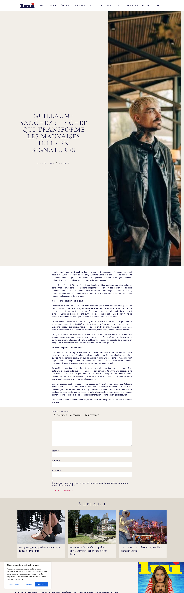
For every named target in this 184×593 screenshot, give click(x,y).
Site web (56, 471)
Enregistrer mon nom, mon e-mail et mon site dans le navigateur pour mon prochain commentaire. (90, 484)
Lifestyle (95, 5)
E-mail (56, 461)
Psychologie (132, 5)
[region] (27, 575)
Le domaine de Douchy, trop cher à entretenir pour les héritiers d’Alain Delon (88, 551)
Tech (108, 5)
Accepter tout (42, 584)
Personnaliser (14, 584)
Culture (53, 5)
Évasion (65, 5)
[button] (60, 415)
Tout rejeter (28, 584)
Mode (42, 5)
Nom (55, 451)
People (118, 5)
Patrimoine (81, 5)
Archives (146, 5)
